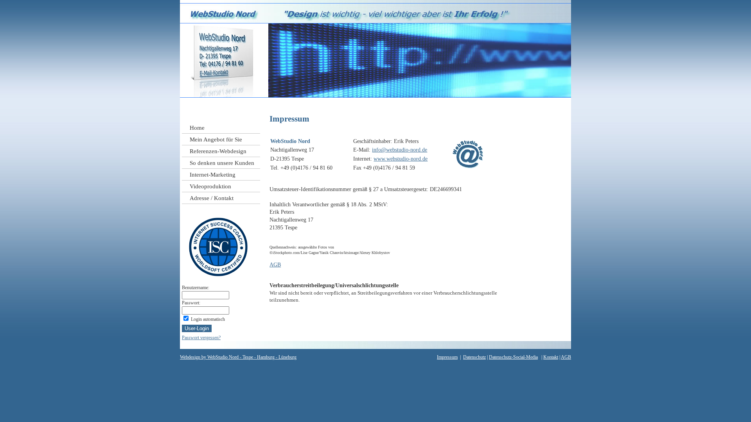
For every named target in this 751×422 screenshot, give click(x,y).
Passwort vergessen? (201, 337)
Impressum (447, 357)
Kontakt (550, 357)
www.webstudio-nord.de (401, 159)
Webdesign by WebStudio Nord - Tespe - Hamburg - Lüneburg (238, 357)
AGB (275, 265)
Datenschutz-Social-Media (513, 357)
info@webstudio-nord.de (399, 150)
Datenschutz (474, 357)
